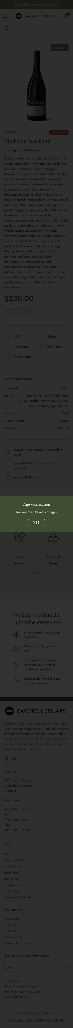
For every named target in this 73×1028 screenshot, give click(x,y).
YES (36, 522)
